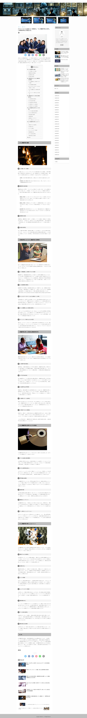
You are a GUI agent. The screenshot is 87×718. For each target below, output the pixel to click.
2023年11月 (57, 154)
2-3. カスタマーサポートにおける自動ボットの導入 (34, 87)
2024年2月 (57, 147)
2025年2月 (57, 119)
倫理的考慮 (31, 116)
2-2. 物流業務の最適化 (32, 84)
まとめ (29, 137)
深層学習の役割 (31, 74)
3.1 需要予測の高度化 (32, 98)
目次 (34, 67)
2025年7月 (57, 107)
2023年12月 (57, 152)
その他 (57, 88)
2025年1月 (57, 121)
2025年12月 (57, 95)
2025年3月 (57, 116)
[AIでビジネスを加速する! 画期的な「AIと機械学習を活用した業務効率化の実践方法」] (33, 55)
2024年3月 (57, 145)
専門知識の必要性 (32, 114)
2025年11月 (57, 98)
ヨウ (62, 36)
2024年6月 (57, 138)
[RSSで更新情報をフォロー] (62, 45)
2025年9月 (57, 102)
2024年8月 (57, 133)
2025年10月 (57, 100)
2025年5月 (57, 112)
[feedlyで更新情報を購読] (61, 45)
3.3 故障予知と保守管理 (33, 102)
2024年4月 (57, 142)
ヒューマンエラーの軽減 (33, 130)
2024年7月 (57, 135)
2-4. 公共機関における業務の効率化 (34, 90)
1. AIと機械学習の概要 (31, 69)
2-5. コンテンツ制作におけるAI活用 (34, 93)
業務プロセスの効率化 (32, 124)
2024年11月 (57, 126)
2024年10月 (57, 128)
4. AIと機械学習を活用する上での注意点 (34, 108)
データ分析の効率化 (32, 133)
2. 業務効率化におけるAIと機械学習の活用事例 (34, 79)
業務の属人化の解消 (32, 135)
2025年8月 (57, 105)
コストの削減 (31, 128)
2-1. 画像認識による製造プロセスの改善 (34, 82)
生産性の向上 (31, 126)
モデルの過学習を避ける (33, 112)
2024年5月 (57, 140)
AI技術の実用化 (31, 76)
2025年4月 (57, 114)
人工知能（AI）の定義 (32, 71)
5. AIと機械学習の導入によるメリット (34, 122)
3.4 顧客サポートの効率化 (33, 104)
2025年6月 (57, 109)
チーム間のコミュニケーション (34, 119)
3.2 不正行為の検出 (32, 100)
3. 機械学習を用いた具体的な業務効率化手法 (34, 96)
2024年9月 (57, 131)
